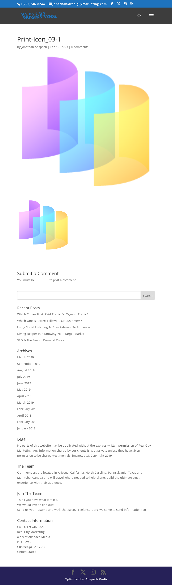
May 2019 (24, 389)
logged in (42, 280)
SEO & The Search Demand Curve (40, 340)
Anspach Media (96, 579)
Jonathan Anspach (34, 47)
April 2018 (24, 415)
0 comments (80, 47)
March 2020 (25, 357)
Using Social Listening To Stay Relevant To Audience (53, 327)
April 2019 (24, 396)
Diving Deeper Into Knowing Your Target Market (50, 334)
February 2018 (27, 422)
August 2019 (26, 370)
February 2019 (27, 409)
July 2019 (23, 377)
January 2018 (26, 428)
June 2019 (24, 383)
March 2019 (25, 402)
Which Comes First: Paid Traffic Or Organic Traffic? (52, 314)
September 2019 (28, 364)
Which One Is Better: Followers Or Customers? (49, 321)
